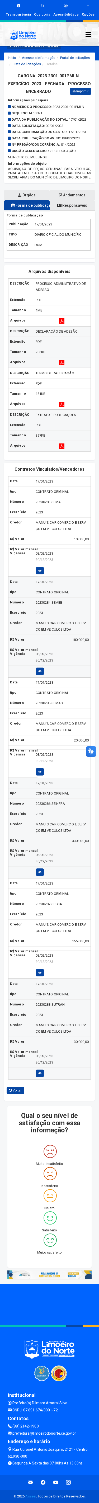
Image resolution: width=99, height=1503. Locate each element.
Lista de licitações (27, 64)
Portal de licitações (75, 58)
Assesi (30, 1496)
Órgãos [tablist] (28, 195)
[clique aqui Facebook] (43, 1482)
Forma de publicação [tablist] (32, 205)
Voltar (17, 1090)
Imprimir (82, 91)
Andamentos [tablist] (74, 195)
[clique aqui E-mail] (30, 1482)
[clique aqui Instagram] (68, 1482)
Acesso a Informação (38, 58)
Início (12, 58)
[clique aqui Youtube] (55, 1482)
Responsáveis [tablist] (74, 205)
